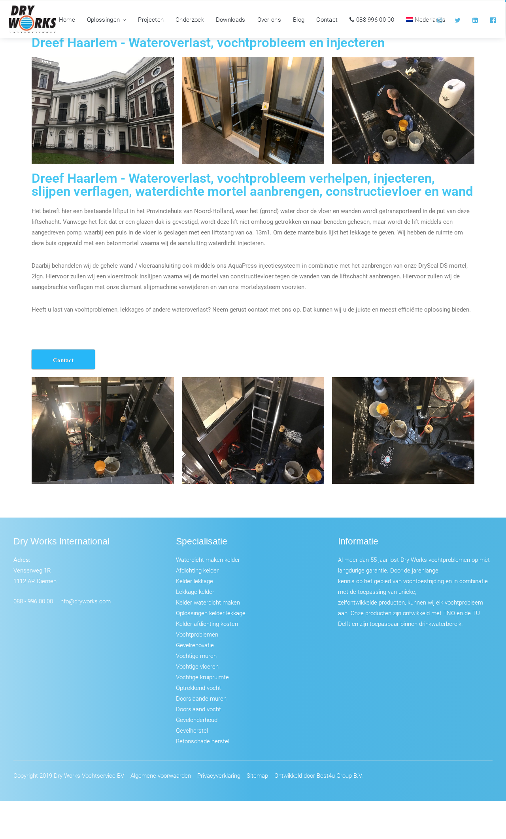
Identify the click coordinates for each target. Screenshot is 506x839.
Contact (327, 19)
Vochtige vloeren (197, 666)
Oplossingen (103, 19)
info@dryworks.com (85, 601)
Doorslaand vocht (198, 709)
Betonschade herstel (202, 741)
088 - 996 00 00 (33, 601)
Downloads (230, 19)
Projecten (151, 19)
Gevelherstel (192, 730)
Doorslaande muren (201, 698)
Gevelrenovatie (195, 645)
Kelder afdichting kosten (207, 623)
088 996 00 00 (374, 19)
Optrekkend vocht (198, 688)
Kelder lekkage (194, 581)
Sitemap (257, 775)
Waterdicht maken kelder (208, 559)
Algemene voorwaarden (160, 775)
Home (67, 19)
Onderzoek (190, 19)
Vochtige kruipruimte (202, 677)
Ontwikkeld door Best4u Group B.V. (318, 775)
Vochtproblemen (197, 634)
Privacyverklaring (218, 775)
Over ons (269, 19)
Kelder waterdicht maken (208, 602)
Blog (298, 19)
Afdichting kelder (197, 570)
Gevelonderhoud (196, 720)
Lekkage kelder (195, 591)
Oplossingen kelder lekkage (210, 613)
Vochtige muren (196, 655)
